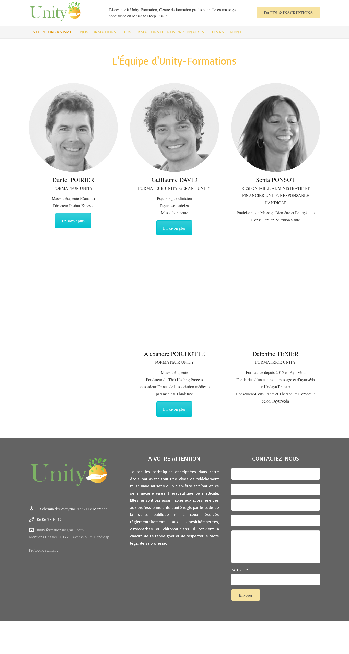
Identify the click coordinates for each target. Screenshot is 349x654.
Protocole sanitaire (44, 550)
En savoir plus (73, 220)
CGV (64, 536)
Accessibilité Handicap (90, 536)
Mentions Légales (43, 536)
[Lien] (58, 13)
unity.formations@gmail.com (60, 529)
